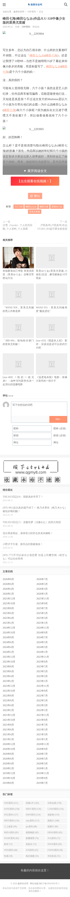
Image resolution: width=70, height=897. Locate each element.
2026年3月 (42, 589)
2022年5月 (42, 700)
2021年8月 (8, 724)
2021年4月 (8, 734)
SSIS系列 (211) (11, 803)
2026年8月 (8, 579)
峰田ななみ (37, 55)
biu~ (58, 418)
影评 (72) (8, 844)
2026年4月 (8, 589)
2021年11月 (42, 715)
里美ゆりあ (57, 206)
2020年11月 (42, 744)
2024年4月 (8, 647)
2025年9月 (42, 603)
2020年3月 (42, 763)
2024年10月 (9, 632)
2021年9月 (42, 720)
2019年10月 (9, 778)
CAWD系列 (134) (56, 809)
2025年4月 (8, 618)
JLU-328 (18, 206)
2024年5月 (42, 642)
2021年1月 (42, 739)
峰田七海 (51, 55)
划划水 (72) (31, 844)
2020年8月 (8, 754)
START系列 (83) (11, 838)
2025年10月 (9, 603)
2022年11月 (42, 686)
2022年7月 (42, 695)
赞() (37, 196)
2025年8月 (8, 608)
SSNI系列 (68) (10, 850)
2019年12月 (9, 773)
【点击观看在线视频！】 (35, 181)
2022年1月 (42, 710)
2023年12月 (9, 657)
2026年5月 (42, 584)
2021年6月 (8, 729)
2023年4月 (8, 676)
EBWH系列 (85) (55, 832)
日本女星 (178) (54, 803)
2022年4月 (8, 705)
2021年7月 (42, 724)
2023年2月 (8, 681)
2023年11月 (42, 657)
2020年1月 (42, 768)
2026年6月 (8, 584)
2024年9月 (42, 632)
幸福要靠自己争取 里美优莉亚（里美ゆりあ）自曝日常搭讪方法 (18, 274)
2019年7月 (42, 783)
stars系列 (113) (32, 820)
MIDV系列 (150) (33, 809)
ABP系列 (31, 11)
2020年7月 (42, 754)
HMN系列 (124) (33, 814)
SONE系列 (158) (11, 809)
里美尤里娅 (34, 211)
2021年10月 (9, 720)
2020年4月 (8, 763)
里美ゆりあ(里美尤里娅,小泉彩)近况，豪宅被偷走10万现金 (51, 274)
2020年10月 (9, 749)
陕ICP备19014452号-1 (49, 883)
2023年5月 (42, 671)
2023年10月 (9, 661)
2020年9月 (42, 749)
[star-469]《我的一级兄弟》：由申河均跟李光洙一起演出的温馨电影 (18, 381)
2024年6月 (8, 642)
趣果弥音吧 (35, 4)
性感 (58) (8, 856)
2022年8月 (8, 695)
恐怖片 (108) (53, 820)
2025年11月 (42, 598)
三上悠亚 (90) (10, 826)
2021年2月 (8, 739)
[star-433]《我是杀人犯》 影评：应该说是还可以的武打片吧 (51, 344)
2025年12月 (9, 598)
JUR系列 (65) (32, 850)
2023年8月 (8, 666)
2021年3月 (42, 734)
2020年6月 (8, 758)
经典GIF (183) (32, 803)
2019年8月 (8, 783)
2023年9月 (42, 661)
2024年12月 (9, 627)
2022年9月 (42, 690)
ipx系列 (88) (31, 826)
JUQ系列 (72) (54, 838)
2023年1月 (42, 681)
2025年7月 (42, 608)
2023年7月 (42, 666)
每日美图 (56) (32, 856)
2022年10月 (9, 690)
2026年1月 (42, 593)
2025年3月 (42, 618)
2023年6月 (8, 671)
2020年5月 (42, 758)
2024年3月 (42, 647)
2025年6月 (8, 613)
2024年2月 (8, 652)
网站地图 (34, 883)
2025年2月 (8, 623)
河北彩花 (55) (54, 856)
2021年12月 (9, 715)
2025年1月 (42, 623)
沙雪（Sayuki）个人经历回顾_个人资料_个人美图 (17, 227)
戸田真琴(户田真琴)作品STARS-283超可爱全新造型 (52, 227)
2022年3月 (42, 705)
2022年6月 (8, 700)
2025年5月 (42, 613)
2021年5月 (42, 729)
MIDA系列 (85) (11, 832)
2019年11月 (42, 773)
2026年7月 (42, 579)
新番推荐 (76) (32, 838)
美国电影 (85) (32, 832)
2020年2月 (8, 768)
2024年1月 (42, 652)
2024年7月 (42, 637)
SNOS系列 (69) (55, 844)
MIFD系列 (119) (11, 820)
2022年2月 (8, 710)
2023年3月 (42, 676)
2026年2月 (8, 593)
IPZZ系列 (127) (11, 814)
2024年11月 (42, 627)
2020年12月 (9, 744)
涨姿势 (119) (53, 814)
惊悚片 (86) (53, 826)
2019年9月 (42, 778)
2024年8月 (8, 637)
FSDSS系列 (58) (55, 850)
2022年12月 (9, 686)
